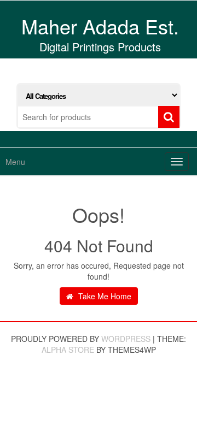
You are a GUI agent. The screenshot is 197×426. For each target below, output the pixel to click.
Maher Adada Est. (100, 26)
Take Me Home (103, 296)
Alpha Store (68, 349)
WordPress (125, 338)
